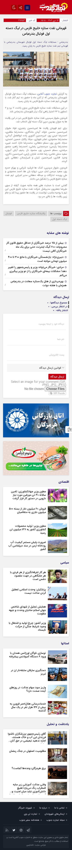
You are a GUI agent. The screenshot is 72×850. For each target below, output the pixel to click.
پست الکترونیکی (56, 355)
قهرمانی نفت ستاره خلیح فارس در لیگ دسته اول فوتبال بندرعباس (36, 30)
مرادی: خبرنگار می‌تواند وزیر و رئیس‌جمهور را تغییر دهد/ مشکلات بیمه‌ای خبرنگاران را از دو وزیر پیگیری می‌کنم (37, 271)
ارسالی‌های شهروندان (55, 814)
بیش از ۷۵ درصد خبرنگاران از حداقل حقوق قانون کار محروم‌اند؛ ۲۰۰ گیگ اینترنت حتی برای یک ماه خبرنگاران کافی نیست (36, 247)
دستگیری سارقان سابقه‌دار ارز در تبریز (28, 672)
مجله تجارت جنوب (55, 820)
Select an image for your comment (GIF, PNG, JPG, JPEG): (38, 383)
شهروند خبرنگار (25, 808)
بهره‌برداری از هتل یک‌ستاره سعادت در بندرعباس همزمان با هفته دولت (39, 283)
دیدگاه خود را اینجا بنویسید (51, 324)
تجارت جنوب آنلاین (47, 94)
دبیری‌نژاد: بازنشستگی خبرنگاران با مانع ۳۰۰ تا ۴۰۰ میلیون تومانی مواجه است (37, 259)
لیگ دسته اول (59, 219)
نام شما (60, 339)
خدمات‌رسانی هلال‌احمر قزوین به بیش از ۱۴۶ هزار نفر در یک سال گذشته (28, 707)
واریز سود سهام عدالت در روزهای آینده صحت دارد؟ (27, 689)
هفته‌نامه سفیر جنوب (29, 820)
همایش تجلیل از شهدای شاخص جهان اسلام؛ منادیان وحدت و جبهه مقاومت (27, 610)
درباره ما (43, 808)
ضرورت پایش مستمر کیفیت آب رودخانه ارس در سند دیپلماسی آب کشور (27, 545)
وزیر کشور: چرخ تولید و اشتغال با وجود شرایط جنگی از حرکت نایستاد (27, 626)
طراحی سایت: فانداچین (36, 845)
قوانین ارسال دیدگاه (50, 368)
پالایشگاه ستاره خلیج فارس (31, 213)
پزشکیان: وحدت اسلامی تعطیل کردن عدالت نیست (29, 591)
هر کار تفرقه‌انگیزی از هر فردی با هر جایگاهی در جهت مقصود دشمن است (28, 575)
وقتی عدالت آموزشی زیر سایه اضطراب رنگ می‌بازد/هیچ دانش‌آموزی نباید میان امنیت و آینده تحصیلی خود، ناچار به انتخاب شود (26, 791)
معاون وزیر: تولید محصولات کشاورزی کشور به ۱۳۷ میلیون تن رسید (28, 529)
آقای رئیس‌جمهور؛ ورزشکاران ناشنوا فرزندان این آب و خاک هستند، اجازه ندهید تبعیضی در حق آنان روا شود (27, 739)
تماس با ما (59, 808)
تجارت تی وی (30, 814)
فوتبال (8, 213)
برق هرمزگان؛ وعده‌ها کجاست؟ (29, 768)
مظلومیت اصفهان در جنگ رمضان (27, 751)
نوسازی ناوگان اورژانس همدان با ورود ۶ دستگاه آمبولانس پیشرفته (27, 655)
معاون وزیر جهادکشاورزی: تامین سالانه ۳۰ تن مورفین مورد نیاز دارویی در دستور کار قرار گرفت (28, 495)
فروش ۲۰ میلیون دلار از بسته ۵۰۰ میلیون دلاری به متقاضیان (27, 510)
